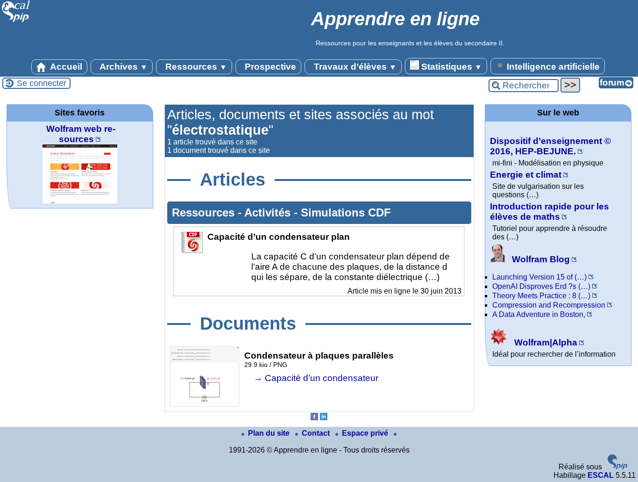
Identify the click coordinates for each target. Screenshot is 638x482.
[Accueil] (16, 21)
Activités (269, 212)
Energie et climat (525, 175)
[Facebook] (314, 418)
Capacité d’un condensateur (321, 378)
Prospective (269, 67)
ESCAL (601, 475)
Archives (123, 67)
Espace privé (366, 433)
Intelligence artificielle (552, 67)
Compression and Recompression (548, 305)
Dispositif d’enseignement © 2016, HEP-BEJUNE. (550, 146)
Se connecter (41, 83)
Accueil (65, 67)
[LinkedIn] (323, 418)
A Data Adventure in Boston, (538, 314)
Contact (317, 433)
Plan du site (269, 433)
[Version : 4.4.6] (617, 467)
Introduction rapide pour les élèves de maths (549, 211)
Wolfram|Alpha (544, 342)
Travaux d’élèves (354, 67)
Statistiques (450, 67)
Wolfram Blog (540, 259)
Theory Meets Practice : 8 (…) (541, 296)
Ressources (195, 67)
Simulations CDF (346, 212)
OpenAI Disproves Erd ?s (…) (541, 286)
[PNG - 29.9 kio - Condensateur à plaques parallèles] (205, 405)
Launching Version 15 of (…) (539, 277)
